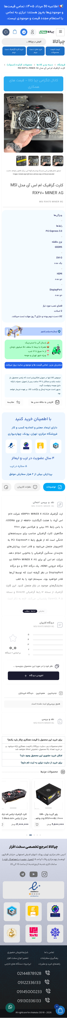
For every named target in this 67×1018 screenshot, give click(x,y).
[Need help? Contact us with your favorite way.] (10, 1007)
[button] (33, 739)
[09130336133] (47, 1000)
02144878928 (29, 973)
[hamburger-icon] (60, 32)
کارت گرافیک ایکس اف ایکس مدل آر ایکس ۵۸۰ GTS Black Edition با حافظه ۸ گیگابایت (48, 818)
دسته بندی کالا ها (45, 65)
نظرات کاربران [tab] (24, 487)
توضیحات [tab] (51, 487)
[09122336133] (47, 982)
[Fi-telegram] (22, 874)
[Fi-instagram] (44, 874)
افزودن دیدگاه (36, 675)
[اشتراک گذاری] (18, 146)
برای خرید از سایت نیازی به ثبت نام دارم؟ (41, 762)
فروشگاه (61, 65)
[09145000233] (48, 991)
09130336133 (29, 1001)
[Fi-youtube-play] (33, 874)
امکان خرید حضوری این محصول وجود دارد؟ (41, 755)
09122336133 (29, 983)
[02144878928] (47, 972)
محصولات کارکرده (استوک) (19, 65)
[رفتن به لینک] (33, 938)
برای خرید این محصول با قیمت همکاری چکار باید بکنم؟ (34, 740)
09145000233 (29, 992)
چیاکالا (58, 41)
